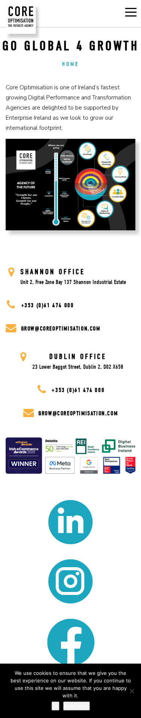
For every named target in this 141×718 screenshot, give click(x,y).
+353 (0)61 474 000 (46, 305)
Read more (76, 706)
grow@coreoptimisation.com (60, 328)
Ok (55, 706)
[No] (131, 691)
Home (70, 64)
